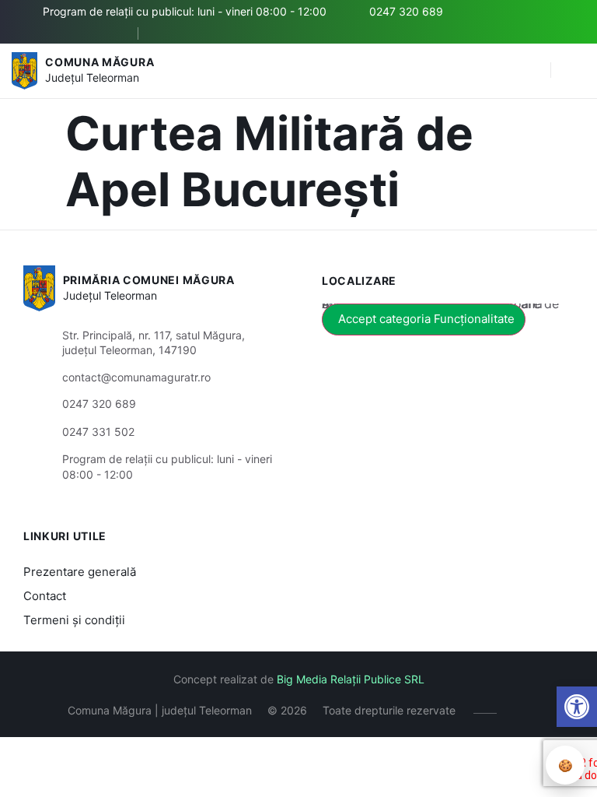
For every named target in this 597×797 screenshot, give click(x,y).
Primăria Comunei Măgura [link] (149, 279)
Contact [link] (44, 595)
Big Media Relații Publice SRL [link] (350, 679)
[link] (577, 706)
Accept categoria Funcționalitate (426, 318)
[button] (531, 71)
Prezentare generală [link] (79, 571)
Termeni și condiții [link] (74, 620)
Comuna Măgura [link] (99, 61)
